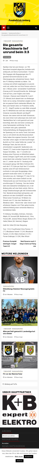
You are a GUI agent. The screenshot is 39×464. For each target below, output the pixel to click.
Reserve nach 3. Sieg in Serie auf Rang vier (28, 243)
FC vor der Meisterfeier (12, 374)
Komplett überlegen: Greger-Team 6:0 (10, 243)
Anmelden (5, 443)
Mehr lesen (19, 456)
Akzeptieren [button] (28, 456)
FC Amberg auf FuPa (9, 384)
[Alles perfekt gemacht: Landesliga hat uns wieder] (20, 312)
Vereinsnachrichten (17, 41)
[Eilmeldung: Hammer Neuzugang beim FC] (20, 270)
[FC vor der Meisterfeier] (20, 355)
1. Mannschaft (7, 41)
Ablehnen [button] (19, 460)
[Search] (36, 28)
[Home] (4, 27)
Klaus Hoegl (14, 60)
